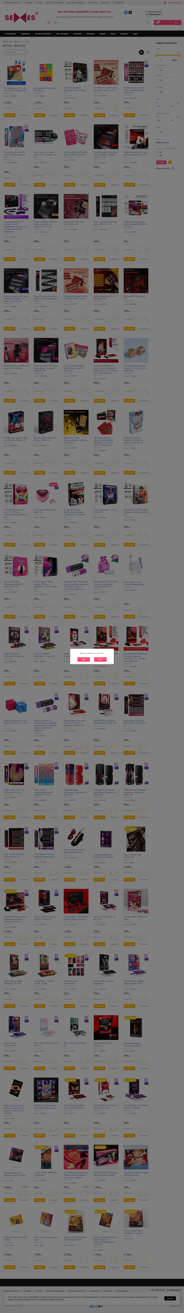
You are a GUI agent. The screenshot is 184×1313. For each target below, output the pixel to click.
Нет (100, 659)
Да (83, 659)
